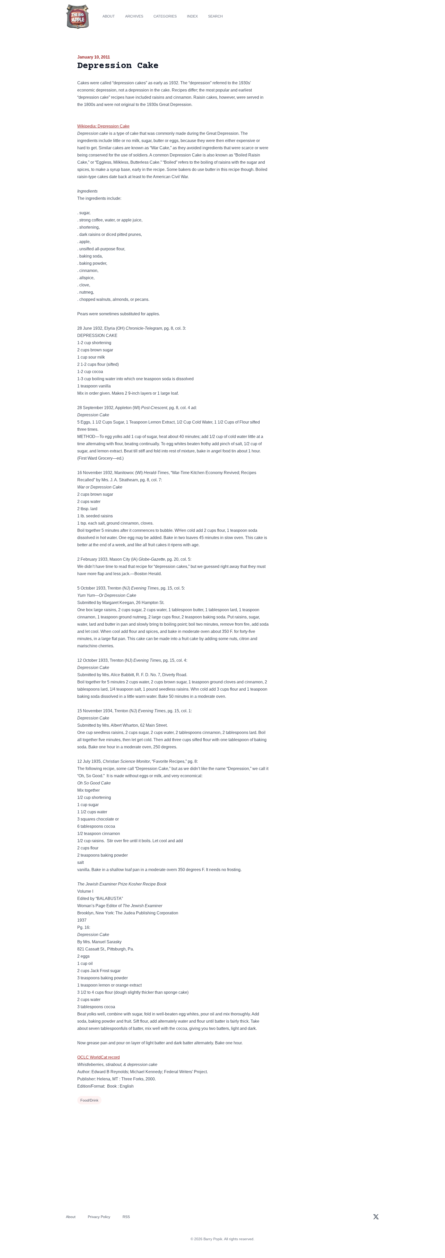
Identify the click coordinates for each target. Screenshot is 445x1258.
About (108, 16)
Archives (134, 16)
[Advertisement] (321, 94)
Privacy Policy (99, 1217)
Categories (165, 16)
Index (192, 16)
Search (215, 16)
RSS (126, 1217)
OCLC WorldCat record (98, 1057)
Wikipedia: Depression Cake (103, 126)
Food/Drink (89, 1100)
